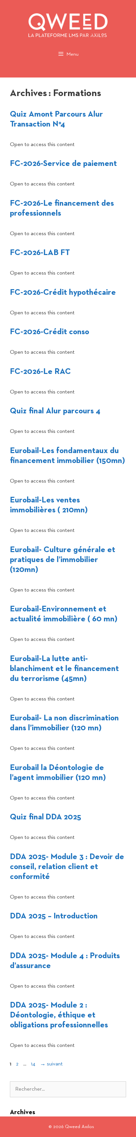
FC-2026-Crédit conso (49, 332)
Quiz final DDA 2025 (45, 817)
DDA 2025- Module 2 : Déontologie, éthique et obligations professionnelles (59, 1015)
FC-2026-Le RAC (40, 371)
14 (34, 1064)
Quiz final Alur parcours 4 (55, 411)
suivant (51, 1064)
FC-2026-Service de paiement (63, 163)
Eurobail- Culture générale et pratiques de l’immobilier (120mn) (62, 559)
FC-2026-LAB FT (40, 252)
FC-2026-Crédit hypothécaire (63, 292)
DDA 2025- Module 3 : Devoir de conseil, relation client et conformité (67, 867)
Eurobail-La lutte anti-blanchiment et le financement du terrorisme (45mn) (64, 668)
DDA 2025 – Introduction (54, 916)
